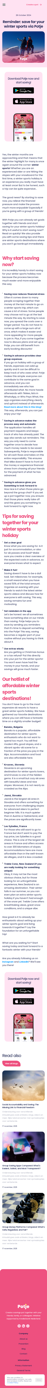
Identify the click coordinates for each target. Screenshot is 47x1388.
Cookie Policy (12, 1382)
